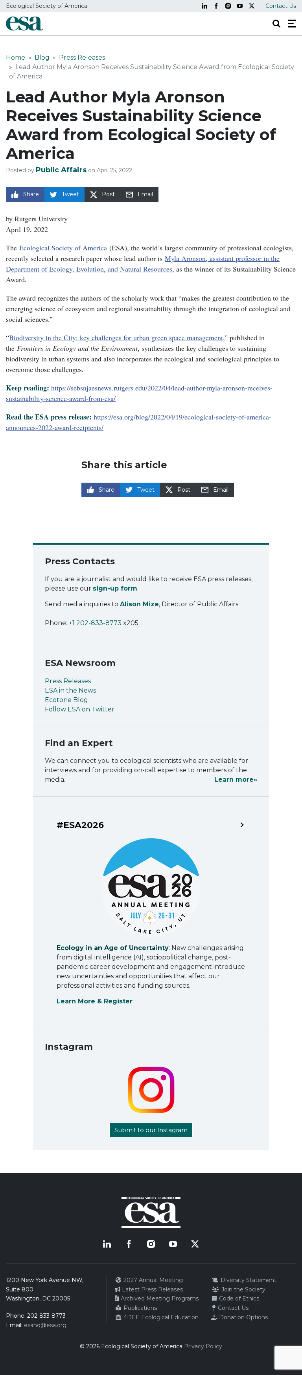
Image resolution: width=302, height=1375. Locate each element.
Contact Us (280, 6)
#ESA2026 (80, 825)
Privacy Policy (203, 1346)
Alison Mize (139, 604)
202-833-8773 (46, 1315)
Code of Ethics (238, 1298)
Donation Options (242, 1317)
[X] (252, 6)
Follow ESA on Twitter (79, 709)
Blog (42, 57)
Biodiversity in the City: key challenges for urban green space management (116, 337)
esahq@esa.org (45, 1325)
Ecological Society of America (63, 247)
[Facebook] (216, 6)
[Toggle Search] (276, 23)
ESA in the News (70, 690)
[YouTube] (240, 6)
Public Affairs (61, 170)
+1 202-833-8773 (95, 623)
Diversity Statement (247, 1280)
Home (15, 57)
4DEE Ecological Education (160, 1317)
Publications (139, 1307)
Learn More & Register (95, 1001)
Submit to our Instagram (151, 1130)
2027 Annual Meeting (152, 1280)
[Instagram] (228, 6)
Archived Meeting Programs (159, 1298)
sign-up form (115, 588)
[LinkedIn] (204, 6)
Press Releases (82, 57)
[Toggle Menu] (292, 23)
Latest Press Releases (151, 1289)
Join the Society (242, 1289)
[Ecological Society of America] (24, 23)
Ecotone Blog (66, 700)
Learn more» (235, 779)
